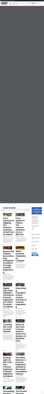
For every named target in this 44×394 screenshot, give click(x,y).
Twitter (33, 229)
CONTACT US (36, 208)
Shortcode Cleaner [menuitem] (7, 0)
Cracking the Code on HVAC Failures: (7, 328)
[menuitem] (1, 0)
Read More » (5, 244)
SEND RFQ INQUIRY (36, 210)
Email (32, 235)
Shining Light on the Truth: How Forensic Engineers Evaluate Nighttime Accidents (8, 366)
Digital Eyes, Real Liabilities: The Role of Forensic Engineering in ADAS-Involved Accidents (8, 297)
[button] (33, 255)
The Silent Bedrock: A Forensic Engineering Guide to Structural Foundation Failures (21, 365)
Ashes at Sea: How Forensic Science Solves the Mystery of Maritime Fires (21, 332)
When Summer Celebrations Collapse (21, 256)
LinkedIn (33, 227)
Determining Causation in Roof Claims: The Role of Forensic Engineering (21, 297)
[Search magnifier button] (28, 210)
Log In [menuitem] (2, 0)
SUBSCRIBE (37, 213)
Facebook (33, 228)
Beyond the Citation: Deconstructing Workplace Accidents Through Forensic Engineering (8, 262)
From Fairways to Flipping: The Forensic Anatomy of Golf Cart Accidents (8, 226)
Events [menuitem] (13, 0)
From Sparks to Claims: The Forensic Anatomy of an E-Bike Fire (20, 226)
